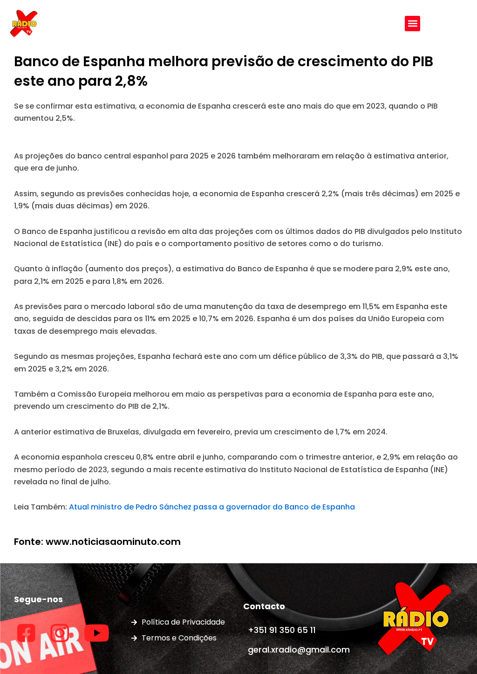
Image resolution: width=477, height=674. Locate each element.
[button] (412, 23)
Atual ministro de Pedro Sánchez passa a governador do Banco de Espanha (212, 507)
